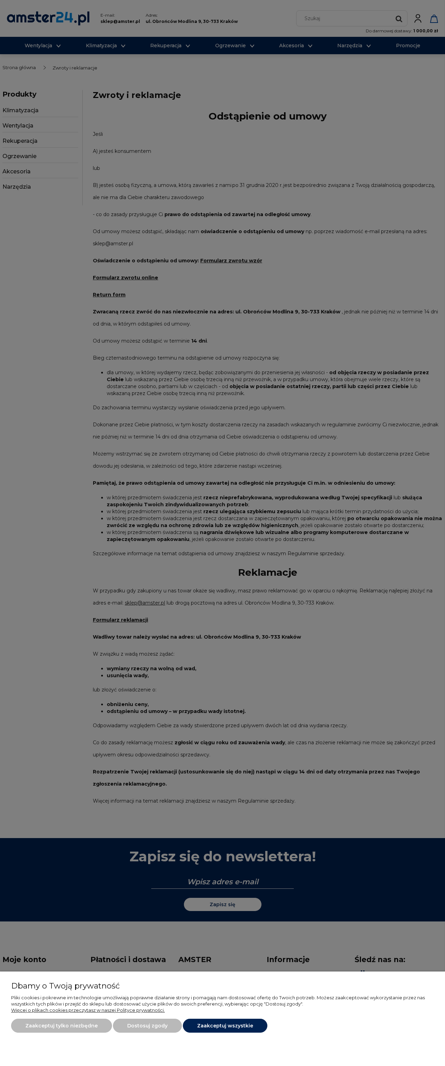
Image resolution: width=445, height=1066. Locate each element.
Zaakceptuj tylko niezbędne (61, 1026)
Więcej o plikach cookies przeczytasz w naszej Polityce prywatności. (88, 1010)
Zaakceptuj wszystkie (225, 1026)
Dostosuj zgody (147, 1026)
